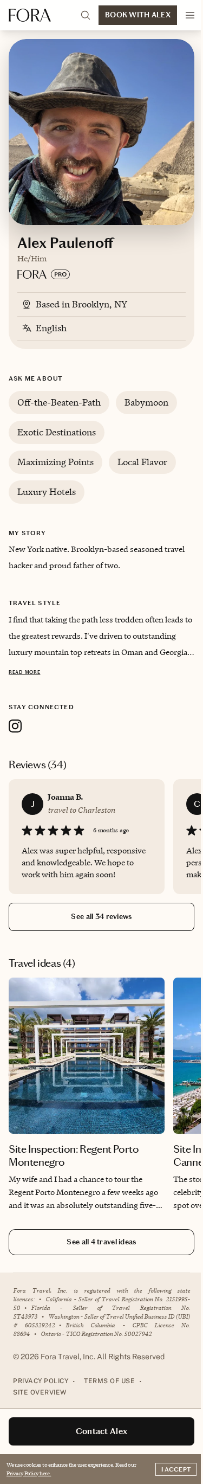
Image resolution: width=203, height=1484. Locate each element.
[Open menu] (190, 15)
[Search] (85, 15)
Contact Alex (102, 1431)
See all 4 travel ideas (101, 1242)
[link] (87, 1097)
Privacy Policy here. (28, 1473)
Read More (24, 672)
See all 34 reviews (101, 916)
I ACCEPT (176, 1469)
